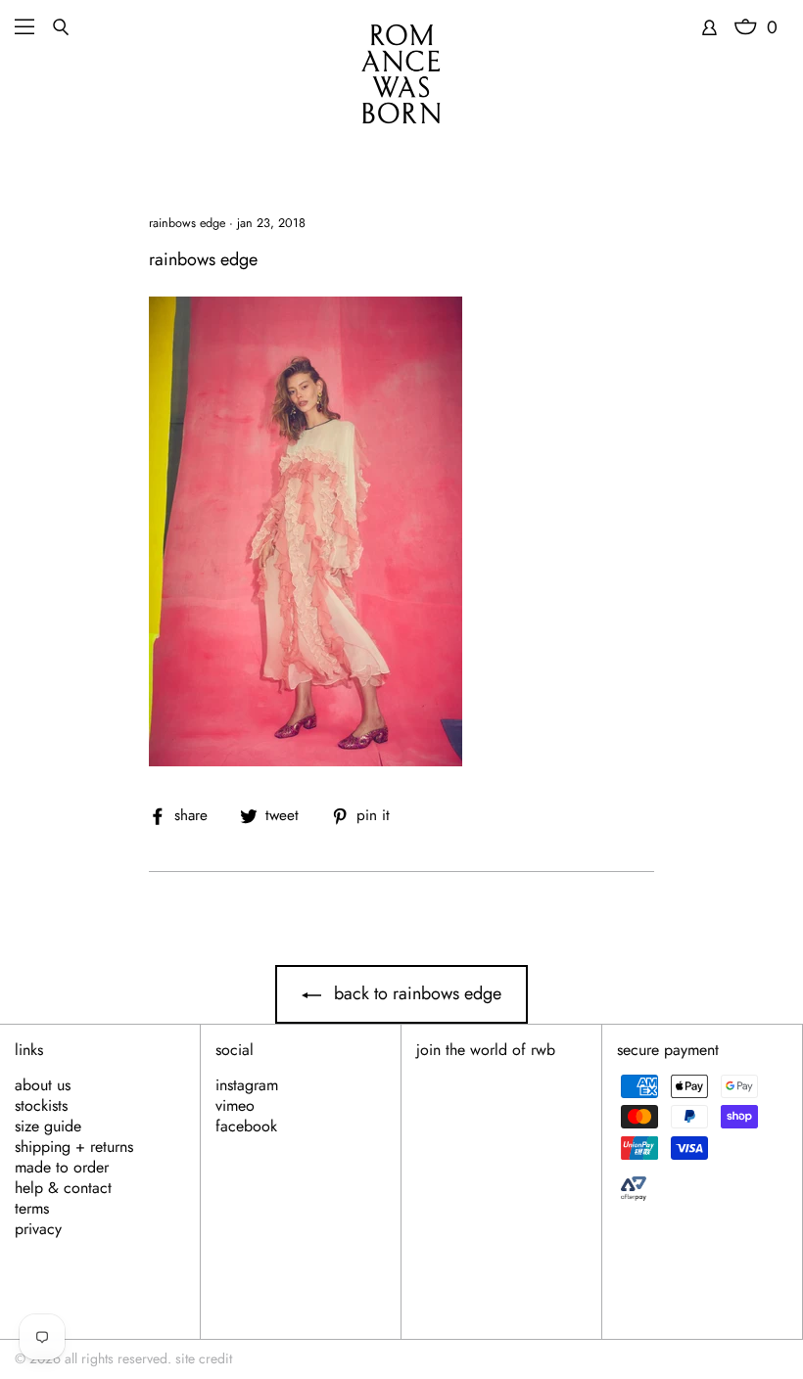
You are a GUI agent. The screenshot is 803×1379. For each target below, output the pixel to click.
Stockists (41, 1106)
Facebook (246, 1126)
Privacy (38, 1229)
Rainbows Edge (187, 223)
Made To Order (62, 1167)
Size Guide (48, 1126)
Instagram (246, 1085)
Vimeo (235, 1106)
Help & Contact (63, 1188)
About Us (43, 1085)
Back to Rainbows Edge (415, 993)
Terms (32, 1208)
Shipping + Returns (74, 1147)
